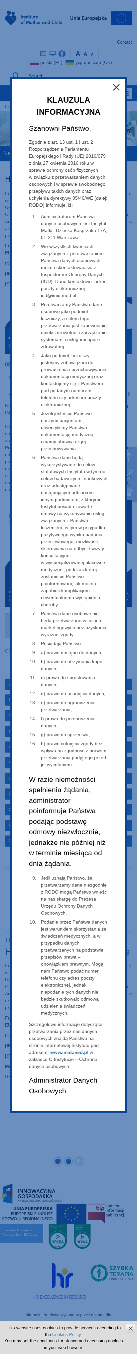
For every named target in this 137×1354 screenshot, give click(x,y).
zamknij (130, 1328)
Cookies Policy (66, 1334)
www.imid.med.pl (69, 1052)
